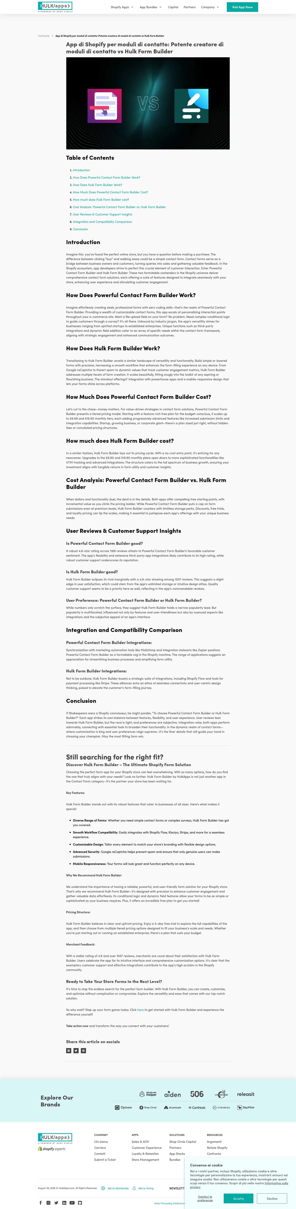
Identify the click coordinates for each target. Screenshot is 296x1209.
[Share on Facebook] (68, 1050)
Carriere (100, 1147)
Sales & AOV (140, 1141)
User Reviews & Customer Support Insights (102, 214)
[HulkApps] (55, 7)
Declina (272, 1198)
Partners (175, 1147)
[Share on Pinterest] (83, 1050)
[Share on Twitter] (76, 1050)
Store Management (145, 1159)
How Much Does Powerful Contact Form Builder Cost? (110, 192)
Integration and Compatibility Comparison (102, 221)
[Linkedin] (64, 1202)
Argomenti (214, 1141)
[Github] (80, 1202)
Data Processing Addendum (170, 1203)
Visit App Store (242, 7)
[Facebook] (40, 1202)
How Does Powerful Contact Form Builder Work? (106, 177)
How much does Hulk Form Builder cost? (101, 199)
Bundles (174, 1159)
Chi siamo (101, 1141)
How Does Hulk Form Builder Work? (97, 185)
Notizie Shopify (217, 1147)
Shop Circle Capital (182, 1141)
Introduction (81, 170)
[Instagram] (48, 1202)
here (140, 1009)
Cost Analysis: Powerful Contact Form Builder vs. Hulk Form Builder (119, 207)
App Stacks (177, 1153)
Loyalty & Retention (145, 1153)
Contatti (99, 1153)
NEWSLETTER (178, 1188)
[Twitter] (56, 1202)
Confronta (43, 35)
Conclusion (80, 229)
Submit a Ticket (105, 1159)
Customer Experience (147, 1147)
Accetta (238, 1198)
